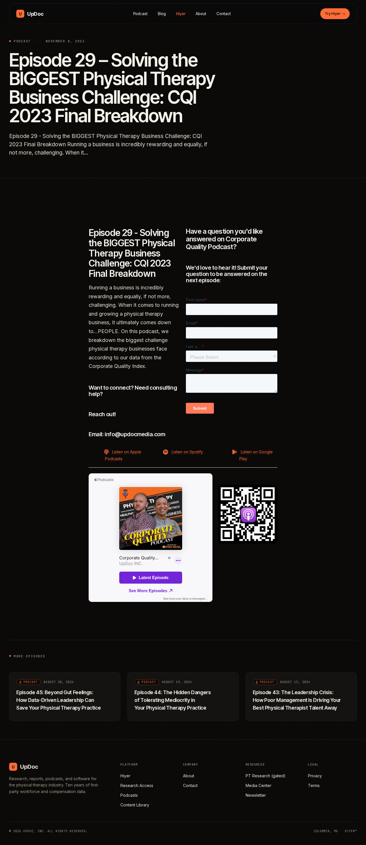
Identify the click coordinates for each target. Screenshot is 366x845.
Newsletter (256, 795)
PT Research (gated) (266, 775)
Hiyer (181, 13)
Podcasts (129, 795)
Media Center (258, 785)
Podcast (140, 13)
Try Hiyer (335, 13)
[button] (118, 454)
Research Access (136, 785)
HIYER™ (351, 831)
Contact (223, 13)
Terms (314, 785)
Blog (162, 13)
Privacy (315, 775)
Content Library (134, 804)
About (201, 13)
